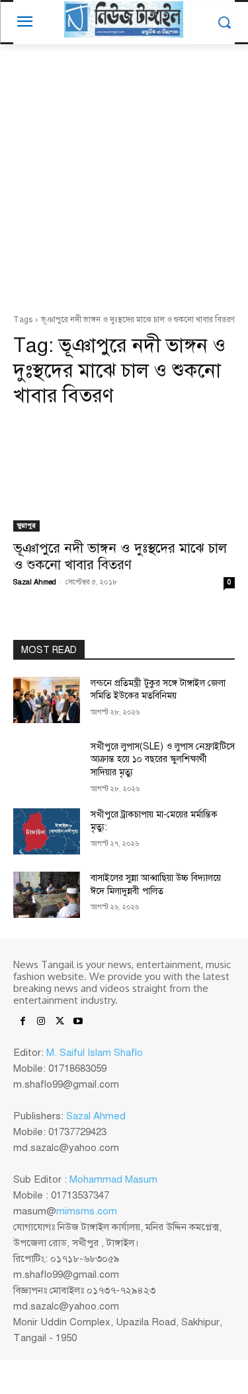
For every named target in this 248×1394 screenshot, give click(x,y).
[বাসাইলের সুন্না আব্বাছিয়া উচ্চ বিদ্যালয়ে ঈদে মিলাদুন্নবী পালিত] (46, 895)
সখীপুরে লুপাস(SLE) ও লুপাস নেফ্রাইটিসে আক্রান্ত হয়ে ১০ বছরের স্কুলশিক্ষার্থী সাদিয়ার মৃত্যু (163, 759)
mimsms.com (86, 1211)
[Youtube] (78, 1022)
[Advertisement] (124, 182)
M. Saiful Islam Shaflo (94, 1053)
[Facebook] (22, 1022)
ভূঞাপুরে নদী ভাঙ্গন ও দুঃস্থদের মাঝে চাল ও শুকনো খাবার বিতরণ (120, 556)
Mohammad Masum (113, 1179)
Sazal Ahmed (34, 582)
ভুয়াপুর (26, 525)
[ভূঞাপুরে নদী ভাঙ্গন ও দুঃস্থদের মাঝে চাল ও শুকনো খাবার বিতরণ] (124, 476)
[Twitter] (59, 1022)
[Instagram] (41, 1022)
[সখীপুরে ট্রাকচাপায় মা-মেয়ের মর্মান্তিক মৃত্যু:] (46, 831)
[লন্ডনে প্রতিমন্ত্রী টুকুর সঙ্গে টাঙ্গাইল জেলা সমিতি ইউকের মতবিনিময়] (46, 700)
